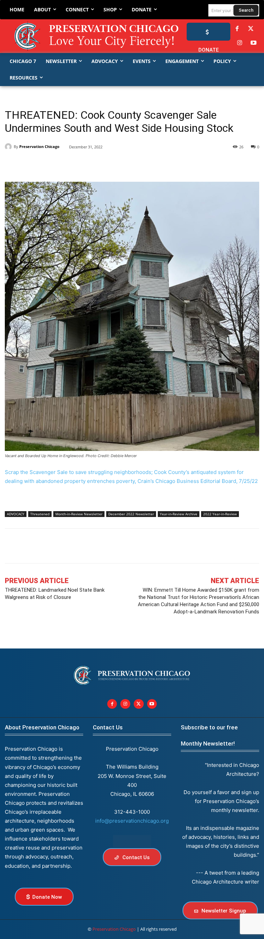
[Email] (91, 164)
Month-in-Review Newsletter (78, 513)
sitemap (132, 841)
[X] (27, 164)
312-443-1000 (132, 812)
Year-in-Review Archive (178, 513)
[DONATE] (208, 32)
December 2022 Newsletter (131, 513)
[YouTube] (253, 43)
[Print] (106, 164)
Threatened (40, 513)
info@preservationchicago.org (132, 820)
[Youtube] (152, 704)
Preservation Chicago (39, 146)
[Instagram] (239, 43)
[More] (247, 546)
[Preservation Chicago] (81, 36)
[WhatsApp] (75, 164)
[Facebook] (236, 28)
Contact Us (108, 727)
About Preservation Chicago (42, 727)
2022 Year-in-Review (220, 513)
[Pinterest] (59, 164)
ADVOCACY (15, 513)
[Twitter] (250, 28)
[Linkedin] (43, 164)
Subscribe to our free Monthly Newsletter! (209, 735)
